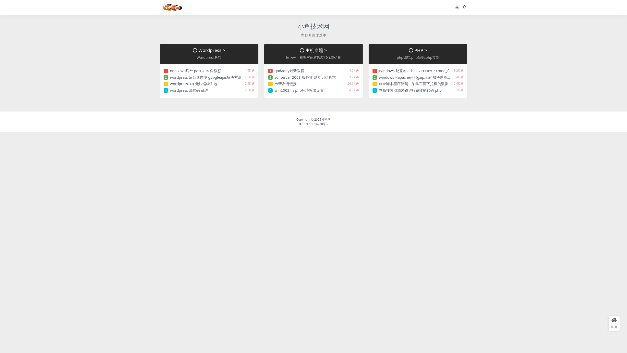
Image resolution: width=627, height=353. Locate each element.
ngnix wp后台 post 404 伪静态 (195, 70)
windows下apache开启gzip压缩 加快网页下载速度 (420, 77)
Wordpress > (211, 50)
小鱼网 (326, 119)
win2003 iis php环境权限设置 (299, 90)
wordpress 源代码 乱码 (189, 90)
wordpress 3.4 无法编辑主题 (193, 83)
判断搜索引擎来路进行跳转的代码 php (410, 90)
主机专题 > (316, 50)
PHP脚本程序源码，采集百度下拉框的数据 (413, 83)
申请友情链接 (286, 83)
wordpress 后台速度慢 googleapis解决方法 (205, 77)
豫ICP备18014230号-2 (313, 124)
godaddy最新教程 (289, 70)
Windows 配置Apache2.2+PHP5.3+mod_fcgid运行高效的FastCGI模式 (436, 70)
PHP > (420, 50)
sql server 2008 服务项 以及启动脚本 (305, 77)
